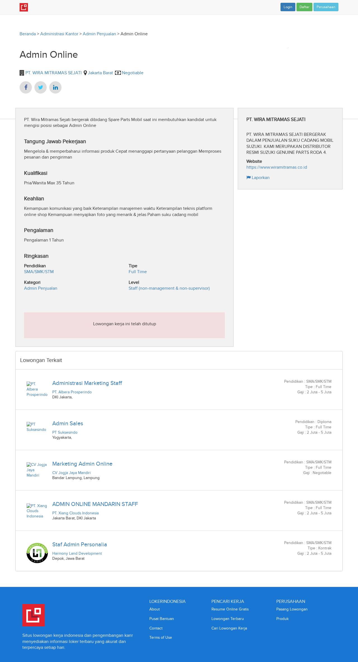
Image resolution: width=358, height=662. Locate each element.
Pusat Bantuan (161, 619)
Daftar (304, 7)
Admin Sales (67, 423)
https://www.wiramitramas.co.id (276, 167)
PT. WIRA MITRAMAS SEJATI (53, 72)
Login (288, 7)
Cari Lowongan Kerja (229, 628)
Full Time (138, 271)
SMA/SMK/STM (39, 271)
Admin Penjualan (99, 33)
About (154, 609)
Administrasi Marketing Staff (87, 383)
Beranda (28, 33)
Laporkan (260, 177)
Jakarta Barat (100, 72)
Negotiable (132, 72)
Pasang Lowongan (292, 609)
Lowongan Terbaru (227, 619)
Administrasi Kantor (59, 33)
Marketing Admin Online (82, 464)
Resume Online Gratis (230, 609)
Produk (282, 619)
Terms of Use (160, 637)
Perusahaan (326, 7)
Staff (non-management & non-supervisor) (169, 288)
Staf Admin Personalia (79, 544)
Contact (155, 628)
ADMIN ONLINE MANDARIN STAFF (95, 504)
